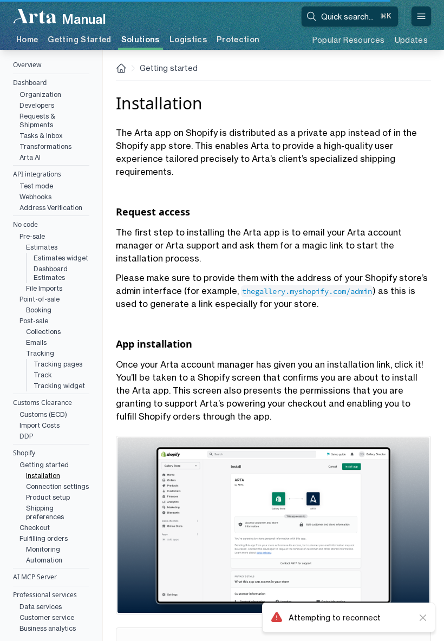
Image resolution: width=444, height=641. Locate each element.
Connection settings (57, 486)
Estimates (41, 247)
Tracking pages (58, 364)
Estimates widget (61, 258)
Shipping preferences (45, 512)
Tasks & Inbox (41, 136)
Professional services (45, 594)
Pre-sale (32, 236)
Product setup (48, 497)
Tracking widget (59, 386)
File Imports (44, 288)
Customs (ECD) (43, 414)
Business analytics (47, 628)
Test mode (36, 186)
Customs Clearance (42, 402)
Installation (43, 476)
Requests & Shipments (37, 120)
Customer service (46, 617)
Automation (44, 560)
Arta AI (30, 157)
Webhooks (35, 197)
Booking (38, 310)
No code (25, 224)
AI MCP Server (35, 576)
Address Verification (50, 208)
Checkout (34, 528)
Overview (27, 64)
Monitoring (43, 549)
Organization (40, 94)
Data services (40, 607)
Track (43, 375)
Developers (36, 105)
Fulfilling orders (43, 538)
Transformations (45, 146)
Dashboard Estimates (51, 273)
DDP (26, 436)
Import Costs (39, 425)
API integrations (37, 174)
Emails (36, 342)
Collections (43, 332)
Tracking (40, 353)
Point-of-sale (39, 299)
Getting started (44, 465)
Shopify (24, 452)
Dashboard (30, 82)
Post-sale (33, 321)
